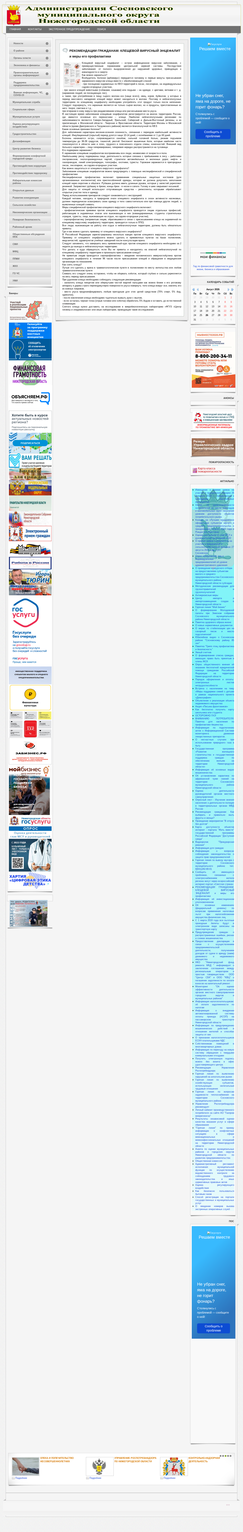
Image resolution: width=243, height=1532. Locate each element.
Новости (18, 43)
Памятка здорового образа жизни (213, 622)
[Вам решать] (30, 467)
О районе (19, 50)
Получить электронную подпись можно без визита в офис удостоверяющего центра (214, 1061)
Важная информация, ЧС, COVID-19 (28, 93)
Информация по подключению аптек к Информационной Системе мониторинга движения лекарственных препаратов (214, 732)
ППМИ (16, 258)
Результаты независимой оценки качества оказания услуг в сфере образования (214, 1121)
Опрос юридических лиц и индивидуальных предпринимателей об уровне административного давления (211, 560)
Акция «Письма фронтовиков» (211, 706)
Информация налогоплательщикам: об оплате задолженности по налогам (214, 1004)
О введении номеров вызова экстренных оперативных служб (214, 1208)
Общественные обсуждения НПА (29, 235)
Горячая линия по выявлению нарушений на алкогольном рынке (214, 1075)
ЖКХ (15, 266)
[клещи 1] (72, 75)
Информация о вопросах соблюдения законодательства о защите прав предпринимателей (214, 854)
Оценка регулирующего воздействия (26, 125)
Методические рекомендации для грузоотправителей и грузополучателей (214, 589)
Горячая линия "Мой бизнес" (210, 607)
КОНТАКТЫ (34, 29)
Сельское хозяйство (24, 205)
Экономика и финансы (27, 65)
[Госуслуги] (30, 665)
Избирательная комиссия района (27, 181)
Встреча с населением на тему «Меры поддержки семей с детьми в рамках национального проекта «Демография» (214, 693)
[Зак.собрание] (30, 525)
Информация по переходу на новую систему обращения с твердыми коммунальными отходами (214, 1052)
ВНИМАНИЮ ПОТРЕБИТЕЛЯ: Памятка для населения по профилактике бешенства (214, 721)
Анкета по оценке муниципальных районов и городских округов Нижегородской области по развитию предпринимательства (214, 1153)
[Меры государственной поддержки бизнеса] (29, 814)
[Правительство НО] (30, 510)
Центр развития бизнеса (27, 148)
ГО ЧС (16, 273)
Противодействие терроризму (30, 173)
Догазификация (21, 141)
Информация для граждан (209, 848)
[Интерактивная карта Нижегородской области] (29, 321)
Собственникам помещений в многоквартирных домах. (214, 1045)
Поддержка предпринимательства (26, 84)
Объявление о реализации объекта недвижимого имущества (214, 702)
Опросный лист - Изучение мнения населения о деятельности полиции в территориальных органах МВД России (214, 804)
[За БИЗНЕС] (30, 763)
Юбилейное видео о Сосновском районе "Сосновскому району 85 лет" (214, 640)
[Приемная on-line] (30, 540)
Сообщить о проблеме (213, 134)
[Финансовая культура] (30, 710)
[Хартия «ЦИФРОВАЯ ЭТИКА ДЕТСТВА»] (30, 888)
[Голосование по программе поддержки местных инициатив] (30, 338)
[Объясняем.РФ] (30, 410)
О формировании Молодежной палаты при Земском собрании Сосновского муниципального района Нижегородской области (214, 615)
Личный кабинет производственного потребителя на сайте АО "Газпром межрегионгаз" (214, 1113)
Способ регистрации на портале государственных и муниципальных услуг (214, 1200)
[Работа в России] (30, 568)
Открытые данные (23, 190)
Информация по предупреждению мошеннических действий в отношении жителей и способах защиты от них (214, 1030)
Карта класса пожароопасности (210, 470)
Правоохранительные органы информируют (26, 74)
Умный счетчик (203, 652)
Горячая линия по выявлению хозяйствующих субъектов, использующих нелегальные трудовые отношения (214, 1084)
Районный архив (22, 227)
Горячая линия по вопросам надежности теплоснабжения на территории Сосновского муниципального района (214, 1096)
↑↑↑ (228, 1505)
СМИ (15, 244)
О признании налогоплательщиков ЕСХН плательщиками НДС (214, 1039)
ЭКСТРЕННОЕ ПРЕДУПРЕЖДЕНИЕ (69, 29)
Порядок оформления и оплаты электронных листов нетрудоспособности (214, 682)
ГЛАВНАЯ (15, 29)
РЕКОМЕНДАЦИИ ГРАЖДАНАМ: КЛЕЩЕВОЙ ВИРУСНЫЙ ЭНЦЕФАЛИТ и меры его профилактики (214, 892)
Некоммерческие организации (30, 212)
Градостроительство (24, 134)
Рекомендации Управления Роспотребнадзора (214, 1069)
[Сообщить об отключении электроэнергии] (30, 359)
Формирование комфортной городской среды (29, 157)
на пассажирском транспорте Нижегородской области (214, 1019)
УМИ (15, 280)
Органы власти (22, 58)
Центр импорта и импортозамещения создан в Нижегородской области (214, 601)
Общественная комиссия (208, 1161)
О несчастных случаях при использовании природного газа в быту (214, 742)
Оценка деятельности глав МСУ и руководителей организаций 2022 (213, 536)
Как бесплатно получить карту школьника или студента (214, 711)
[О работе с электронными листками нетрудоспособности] (30, 870)
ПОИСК (101, 29)
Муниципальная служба (26, 102)
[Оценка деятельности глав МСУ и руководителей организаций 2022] (30, 838)
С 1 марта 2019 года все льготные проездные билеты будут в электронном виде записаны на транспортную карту (214, 925)
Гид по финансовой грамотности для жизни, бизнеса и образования (213, 268)
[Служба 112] (30, 737)
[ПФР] (30, 494)
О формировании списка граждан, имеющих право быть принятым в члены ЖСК (214, 658)
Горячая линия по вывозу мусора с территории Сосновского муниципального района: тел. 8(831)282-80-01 (214, 864)
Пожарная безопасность (26, 219)
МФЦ (15, 251)
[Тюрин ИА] (30, 583)
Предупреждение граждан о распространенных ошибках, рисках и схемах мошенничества (214, 935)
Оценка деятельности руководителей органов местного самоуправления (214, 793)
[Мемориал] (30, 556)
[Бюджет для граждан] (30, 479)
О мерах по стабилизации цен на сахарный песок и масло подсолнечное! (214, 631)
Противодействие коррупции (29, 165)
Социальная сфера (24, 109)
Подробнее (21, 1478)
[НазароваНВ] (30, 594)
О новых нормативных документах (214, 625)
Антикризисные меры (206, 595)
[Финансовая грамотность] (30, 384)
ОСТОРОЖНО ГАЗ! (205, 715)
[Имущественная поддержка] (30, 683)
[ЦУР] (30, 452)
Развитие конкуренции (26, 197)
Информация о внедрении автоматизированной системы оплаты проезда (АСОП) (214, 1013)
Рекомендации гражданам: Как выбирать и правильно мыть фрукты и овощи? (214, 815)
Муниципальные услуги (26, 116)
